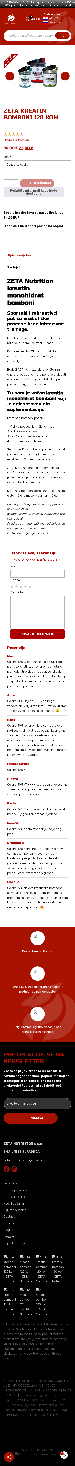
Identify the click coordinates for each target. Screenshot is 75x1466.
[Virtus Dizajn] (38, 1454)
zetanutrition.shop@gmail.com (25, 1160)
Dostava (9, 1217)
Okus (7, 157)
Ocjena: (15, 580)
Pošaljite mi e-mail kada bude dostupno (33, 192)
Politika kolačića (14, 1197)
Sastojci (13, 267)
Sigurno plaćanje (15, 1210)
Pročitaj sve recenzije (16, 139)
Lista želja (10, 1183)
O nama (9, 1223)
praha (62, 472)
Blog (7, 1230)
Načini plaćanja (14, 1203)
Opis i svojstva (19, 255)
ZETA (30, 292)
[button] (65, 76)
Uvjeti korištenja (15, 1243)
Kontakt (9, 1236)
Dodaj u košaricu (37, 183)
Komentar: (17, 592)
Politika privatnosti (16, 1190)
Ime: (13, 567)
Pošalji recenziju (37, 634)
